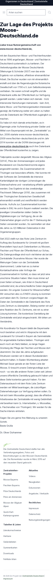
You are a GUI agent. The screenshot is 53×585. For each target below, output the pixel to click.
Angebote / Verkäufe (39, 493)
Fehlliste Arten (9, 559)
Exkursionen (34, 488)
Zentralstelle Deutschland (33, 576)
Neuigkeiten (34, 482)
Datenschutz (34, 514)
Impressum (34, 508)
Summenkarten (10, 547)
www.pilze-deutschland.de (14, 146)
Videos (32, 476)
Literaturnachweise (12, 530)
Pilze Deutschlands (12, 491)
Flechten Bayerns (11, 485)
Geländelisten (9, 542)
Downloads (8, 553)
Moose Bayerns (10, 479)
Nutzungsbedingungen (39, 520)
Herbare (7, 536)
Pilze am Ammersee (12, 497)
